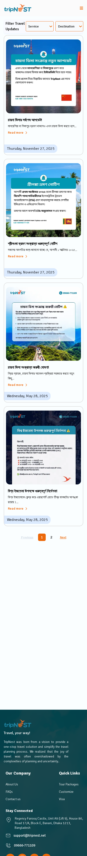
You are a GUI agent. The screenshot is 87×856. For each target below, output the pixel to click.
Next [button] (63, 537)
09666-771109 (24, 845)
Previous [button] (27, 537)
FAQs (9, 792)
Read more (15, 133)
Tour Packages (69, 784)
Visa (62, 799)
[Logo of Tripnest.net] (18, 8)
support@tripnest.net (29, 835)
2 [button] (51, 537)
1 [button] (42, 537)
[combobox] (58, 26)
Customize (66, 792)
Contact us (13, 799)
